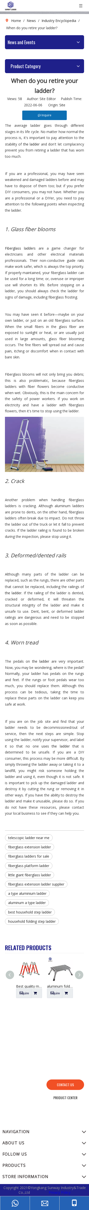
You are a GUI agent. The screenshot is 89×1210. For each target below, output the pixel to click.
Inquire (24, 993)
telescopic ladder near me (28, 837)
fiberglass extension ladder (29, 847)
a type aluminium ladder (27, 893)
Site (62, 105)
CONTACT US (65, 1084)
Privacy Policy (59, 1192)
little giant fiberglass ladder (29, 875)
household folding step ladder (32, 921)
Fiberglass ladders (20, 248)
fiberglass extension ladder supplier (36, 884)
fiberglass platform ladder (28, 865)
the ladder (32, 144)
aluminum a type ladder (27, 902)
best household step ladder (30, 912)
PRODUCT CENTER (65, 1097)
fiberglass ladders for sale (28, 856)
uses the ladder (55, 746)
